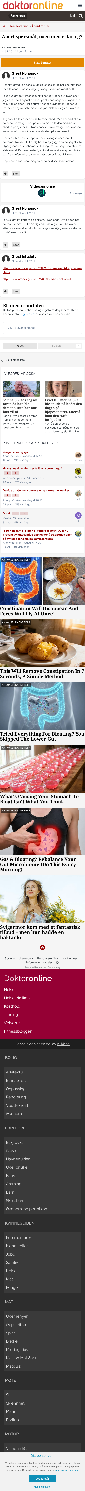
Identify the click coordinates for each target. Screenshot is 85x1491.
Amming (13, 1184)
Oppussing (16, 1088)
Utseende (25, 958)
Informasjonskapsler (39, 962)
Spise (11, 1333)
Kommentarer (18, 1237)
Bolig (11, 1057)
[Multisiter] (5, 173)
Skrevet (23, 78)
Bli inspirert (16, 1080)
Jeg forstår (42, 1478)
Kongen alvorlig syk (15, 452)
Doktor (28, 978)
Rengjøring (16, 1097)
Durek (7, 513)
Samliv (12, 1262)
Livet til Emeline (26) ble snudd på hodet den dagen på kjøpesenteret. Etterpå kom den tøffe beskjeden (63, 410)
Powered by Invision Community (42, 967)
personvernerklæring (66, 1470)
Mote (10, 1380)
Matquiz (13, 1366)
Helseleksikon (17, 998)
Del (21, 345)
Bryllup (12, 1419)
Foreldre (15, 1128)
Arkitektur (15, 1072)
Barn (10, 1192)
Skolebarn (15, 1200)
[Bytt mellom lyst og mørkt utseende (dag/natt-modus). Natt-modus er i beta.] (57, 962)
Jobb (10, 1254)
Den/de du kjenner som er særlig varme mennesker (36, 490)
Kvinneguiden (19, 1223)
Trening (11, 1014)
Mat (9, 1279)
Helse (9, 989)
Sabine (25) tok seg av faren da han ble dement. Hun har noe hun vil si (20, 406)
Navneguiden (18, 1159)
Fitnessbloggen (18, 1031)
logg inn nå (27, 314)
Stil (8, 1394)
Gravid (12, 1150)
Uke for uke (16, 1167)
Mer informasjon (42, 1486)
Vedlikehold (17, 1105)
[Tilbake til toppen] (42, 947)
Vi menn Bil (16, 1448)
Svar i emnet (42, 62)
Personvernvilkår (48, 958)
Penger (12, 1287)
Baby (10, 1175)
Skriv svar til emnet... (23, 327)
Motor (12, 1434)
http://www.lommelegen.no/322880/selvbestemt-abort (37, 279)
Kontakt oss (69, 958)
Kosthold (12, 1006)
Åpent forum (24, 51)
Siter (16, 173)
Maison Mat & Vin (22, 1357)
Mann (11, 1411)
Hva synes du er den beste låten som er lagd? (32, 468)
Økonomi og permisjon (26, 1208)
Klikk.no (63, 1044)
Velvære (12, 1022)
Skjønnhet (15, 1403)
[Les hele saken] (21, 389)
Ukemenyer (17, 1316)
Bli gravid (14, 1142)
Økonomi (14, 1113)
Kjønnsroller (17, 1245)
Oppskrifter (16, 1324)
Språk (9, 958)
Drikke (12, 1341)
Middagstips (17, 1349)
